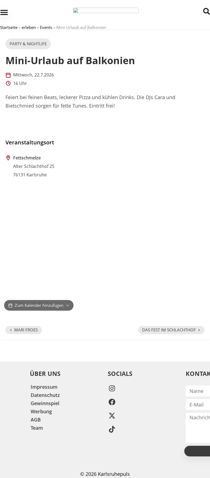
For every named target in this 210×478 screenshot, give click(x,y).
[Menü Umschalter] (4, 12)
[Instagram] (112, 388)
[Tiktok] (112, 429)
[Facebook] (112, 402)
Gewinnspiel (45, 403)
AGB (36, 419)
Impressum (44, 387)
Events (46, 27)
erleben (29, 27)
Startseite (9, 27)
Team (37, 427)
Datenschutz (45, 395)
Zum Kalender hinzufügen (39, 305)
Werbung (41, 411)
